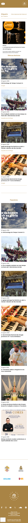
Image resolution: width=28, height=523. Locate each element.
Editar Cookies (14, 514)
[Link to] (14, 37)
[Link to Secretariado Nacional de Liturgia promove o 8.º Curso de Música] (14, 169)
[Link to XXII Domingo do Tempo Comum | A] (14, 73)
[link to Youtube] (10, 507)
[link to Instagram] (6, 507)
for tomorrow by (14, 515)
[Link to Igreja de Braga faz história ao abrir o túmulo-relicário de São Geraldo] (14, 137)
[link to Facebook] (1, 507)
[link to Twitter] (15, 507)
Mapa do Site (14, 512)
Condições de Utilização (14, 513)
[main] (14, 230)
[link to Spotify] (26, 507)
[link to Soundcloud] (20, 507)
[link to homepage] (24, 3)
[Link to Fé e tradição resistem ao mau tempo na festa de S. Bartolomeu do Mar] (14, 104)
